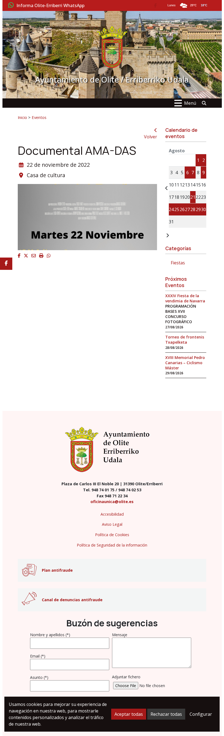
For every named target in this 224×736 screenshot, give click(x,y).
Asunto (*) (39, 677)
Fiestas (178, 263)
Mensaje (119, 634)
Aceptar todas (128, 714)
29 (198, 209)
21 (192, 197)
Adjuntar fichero (126, 676)
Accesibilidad (112, 514)
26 (182, 209)
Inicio (22, 117)
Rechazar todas (166, 714)
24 (171, 209)
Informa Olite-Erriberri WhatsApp (50, 6)
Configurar (201, 714)
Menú (190, 103)
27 (187, 209)
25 (176, 209)
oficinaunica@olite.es (112, 501)
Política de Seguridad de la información (112, 545)
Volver (150, 137)
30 (203, 209)
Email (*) (37, 656)
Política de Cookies (112, 534)
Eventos (39, 117)
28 (192, 209)
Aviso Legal (112, 524)
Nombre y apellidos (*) (50, 634)
